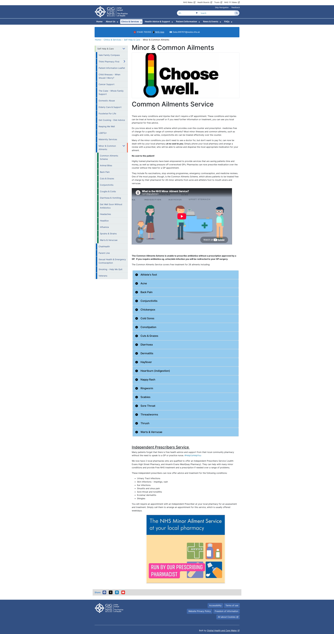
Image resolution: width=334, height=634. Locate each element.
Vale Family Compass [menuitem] (109, 55)
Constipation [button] (148, 327)
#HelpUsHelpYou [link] (192, 455)
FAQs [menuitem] (226, 21)
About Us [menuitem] (110, 21)
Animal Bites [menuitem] (106, 165)
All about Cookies (226, 617)
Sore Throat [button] (148, 405)
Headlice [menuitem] (104, 220)
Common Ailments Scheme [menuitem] (109, 157)
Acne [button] (144, 283)
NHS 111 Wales (230, 2)
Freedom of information (226, 611)
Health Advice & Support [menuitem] (157, 21)
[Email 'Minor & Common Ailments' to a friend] (123, 592)
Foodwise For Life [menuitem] (107, 113)
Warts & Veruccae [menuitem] (108, 240)
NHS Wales (188, 2)
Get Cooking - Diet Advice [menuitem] (112, 120)
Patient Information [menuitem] (186, 21)
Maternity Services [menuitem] (108, 139)
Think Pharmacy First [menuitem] (109, 61)
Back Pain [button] (147, 292)
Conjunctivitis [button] (149, 300)
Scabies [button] (145, 397)
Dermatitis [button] (147, 353)
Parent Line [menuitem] (104, 253)
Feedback (235, 7)
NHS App (159, 32)
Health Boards (203, 2)
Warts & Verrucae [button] (151, 432)
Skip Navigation (222, 7)
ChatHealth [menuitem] (104, 246)
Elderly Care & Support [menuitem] (110, 107)
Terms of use (231, 605)
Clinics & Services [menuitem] (130, 21)
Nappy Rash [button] (148, 379)
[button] (104, 592)
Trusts (216, 2)
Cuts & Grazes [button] (149, 335)
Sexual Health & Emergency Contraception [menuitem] (112, 261)
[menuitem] (117, 21)
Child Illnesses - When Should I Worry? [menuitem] (109, 76)
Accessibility (215, 605)
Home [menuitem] (99, 21)
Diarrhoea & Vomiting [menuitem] (110, 198)
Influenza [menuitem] (104, 227)
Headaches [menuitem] (105, 214)
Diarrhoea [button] (147, 344)
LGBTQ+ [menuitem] (103, 133)
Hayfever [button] (146, 362)
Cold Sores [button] (147, 318)
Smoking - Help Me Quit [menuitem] (110, 269)
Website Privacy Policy (199, 611)
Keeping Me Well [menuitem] (107, 126)
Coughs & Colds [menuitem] (108, 191)
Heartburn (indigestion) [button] (155, 370)
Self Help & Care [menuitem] (105, 48)
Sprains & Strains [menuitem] (108, 233)
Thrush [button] (145, 423)
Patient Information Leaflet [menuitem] (112, 68)
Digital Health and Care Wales (222, 630)
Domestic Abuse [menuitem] (107, 100)
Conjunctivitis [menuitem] (106, 185)
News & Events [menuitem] (210, 21)
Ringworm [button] (147, 388)
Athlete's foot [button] (149, 274)
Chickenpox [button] (148, 309)
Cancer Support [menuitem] (106, 84)
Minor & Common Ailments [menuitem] (107, 148)
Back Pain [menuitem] (105, 172)
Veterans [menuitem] (103, 275)
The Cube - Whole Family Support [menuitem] (111, 93)
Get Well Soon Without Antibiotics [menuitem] (111, 206)
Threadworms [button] (149, 414)
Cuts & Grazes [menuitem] (107, 178)
